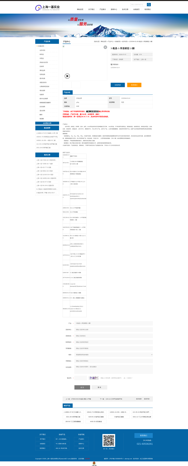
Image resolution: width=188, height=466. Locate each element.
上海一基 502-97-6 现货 (43, 182)
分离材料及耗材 (44, 86)
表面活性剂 (43, 82)
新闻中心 (114, 9)
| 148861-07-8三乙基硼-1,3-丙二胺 (47, 133)
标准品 (42, 54)
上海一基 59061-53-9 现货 (44, 171)
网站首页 (80, 9)
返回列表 (147, 399)
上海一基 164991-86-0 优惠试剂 (46, 178)
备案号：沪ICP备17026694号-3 (113, 458)
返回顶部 (139, 399)
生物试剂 (41, 46)
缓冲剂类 (42, 78)
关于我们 (91, 9)
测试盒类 (42, 70)
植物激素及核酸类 (45, 102)
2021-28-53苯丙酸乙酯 (43, 147)
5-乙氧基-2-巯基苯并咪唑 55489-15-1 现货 (47, 189)
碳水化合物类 (44, 98)
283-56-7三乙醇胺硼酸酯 (73, 421)
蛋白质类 (42, 110)
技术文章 (125, 9)
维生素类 (42, 90)
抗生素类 (42, 106)
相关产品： (68, 405)
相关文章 (47, 155)
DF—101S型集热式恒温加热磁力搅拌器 (62, 439)
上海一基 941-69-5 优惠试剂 (45, 185)
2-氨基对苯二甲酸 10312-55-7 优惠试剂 (47, 192)
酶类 (41, 114)
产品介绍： (68, 92)
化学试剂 (42, 50)
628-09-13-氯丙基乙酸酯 (96, 417)
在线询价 (118, 85)
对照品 (42, 58)
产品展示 (103, 9)
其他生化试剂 (44, 62)
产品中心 (110, 41)
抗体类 (42, 66)
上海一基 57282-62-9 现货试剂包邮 (47, 160)
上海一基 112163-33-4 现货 (44, 174)
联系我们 (148, 9)
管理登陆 (150, 458)
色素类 (42, 94)
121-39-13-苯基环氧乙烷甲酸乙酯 (46, 144)
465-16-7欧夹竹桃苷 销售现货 (62, 448)
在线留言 (136, 9)
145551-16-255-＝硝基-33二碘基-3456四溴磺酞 (47, 140)
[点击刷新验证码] (94, 378)
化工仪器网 (143, 458)
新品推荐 (47, 128)
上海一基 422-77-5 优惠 (43, 167)
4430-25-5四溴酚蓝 (96, 421)
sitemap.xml (128, 458)
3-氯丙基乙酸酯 (119, 417)
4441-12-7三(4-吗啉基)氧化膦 (142, 417)
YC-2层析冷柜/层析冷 (62, 443)
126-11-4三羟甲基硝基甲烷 (114, 399)
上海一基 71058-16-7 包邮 (44, 163)
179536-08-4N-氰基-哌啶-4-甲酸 (81, 399)
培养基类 (42, 74)
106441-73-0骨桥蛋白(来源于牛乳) (47, 137)
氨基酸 (42, 118)
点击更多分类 (47, 123)
